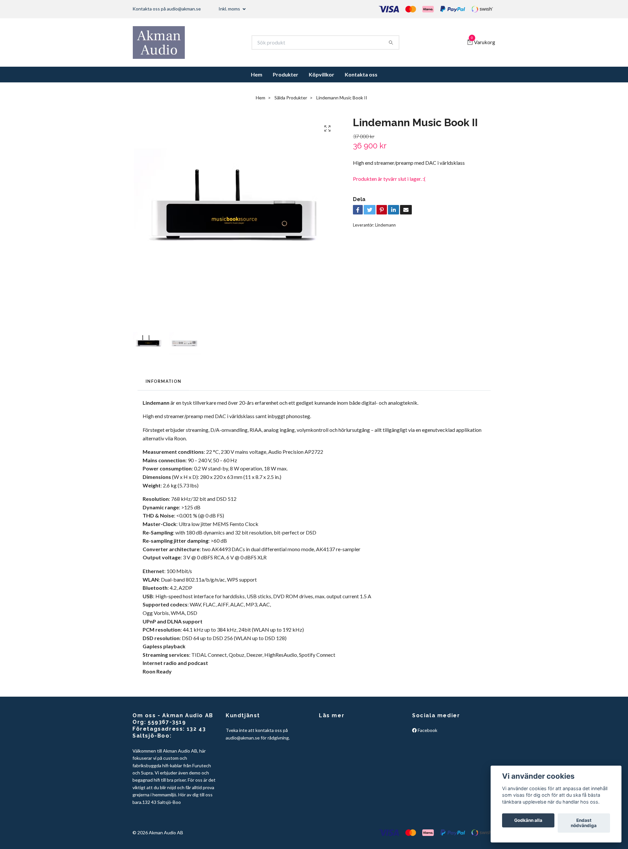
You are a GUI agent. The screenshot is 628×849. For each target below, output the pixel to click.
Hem (256, 74)
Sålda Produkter (290, 97)
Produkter (285, 74)
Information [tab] (163, 381)
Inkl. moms (229, 8)
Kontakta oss (361, 74)
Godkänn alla (528, 820)
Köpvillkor (321, 74)
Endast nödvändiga (584, 823)
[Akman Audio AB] (159, 42)
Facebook (427, 730)
